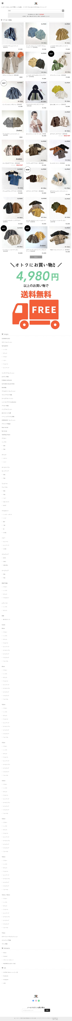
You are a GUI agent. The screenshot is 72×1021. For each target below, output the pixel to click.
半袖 (4, 449)
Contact (5, 956)
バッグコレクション (7, 409)
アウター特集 (5, 405)
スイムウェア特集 (6, 940)
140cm (3, 856)
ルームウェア (5, 570)
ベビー (4, 360)
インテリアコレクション (8, 373)
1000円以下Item (6, 434)
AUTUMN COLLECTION (8, 384)
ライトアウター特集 (7, 394)
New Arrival (5, 427)
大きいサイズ (6, 501)
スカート (5, 458)
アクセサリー (5, 510)
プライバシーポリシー (8, 960)
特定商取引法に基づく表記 (9, 963)
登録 (47, 1010)
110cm (3, 742)
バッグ (4, 518)
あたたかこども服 (6, 413)
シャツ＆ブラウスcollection (9, 402)
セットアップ (6, 367)
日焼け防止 (5, 565)
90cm (3, 666)
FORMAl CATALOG (7, 380)
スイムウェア (5, 554)
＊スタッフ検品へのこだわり (8, 7)
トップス (5, 349)
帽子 (4, 521)
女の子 (4, 505)
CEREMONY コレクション (8, 420)
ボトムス (5, 353)
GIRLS (4, 561)
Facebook (5, 976)
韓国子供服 (4, 583)
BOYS (4, 558)
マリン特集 (4, 944)
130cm (3, 818)
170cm (3, 933)
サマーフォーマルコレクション (10, 936)
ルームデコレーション (7, 398)
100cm (3, 704)
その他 (4, 532)
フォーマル (4, 487)
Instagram (5, 979)
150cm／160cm (6, 895)
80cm (3, 628)
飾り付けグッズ (6, 619)
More (36, 257)
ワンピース (5, 364)
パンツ (4, 462)
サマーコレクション (7, 342)
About (4, 952)
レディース (4, 603)
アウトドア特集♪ (6, 423)
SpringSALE (5, 346)
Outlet (3, 624)
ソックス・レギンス (7, 514)
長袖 (4, 445)
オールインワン (6, 467)
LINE (4, 983)
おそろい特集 (5, 376)
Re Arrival (4, 431)
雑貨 (3, 615)
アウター (5, 356)
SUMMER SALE (6, 338)
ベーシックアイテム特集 (8, 416)
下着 (4, 525)
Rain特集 (4, 387)
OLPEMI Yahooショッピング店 (10, 972)
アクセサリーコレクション (8, 391)
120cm (3, 780)
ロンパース (5, 541)
